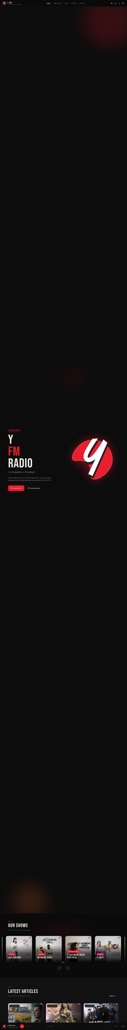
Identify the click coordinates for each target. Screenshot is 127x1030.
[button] (64, 962)
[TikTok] (119, 3)
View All (111, 996)
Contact (82, 3)
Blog (66, 3)
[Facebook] (123, 3)
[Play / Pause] (22, 1026)
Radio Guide (57, 3)
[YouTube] (111, 3)
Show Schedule (35, 488)
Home (48, 3)
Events (73, 3)
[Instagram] (115, 3)
